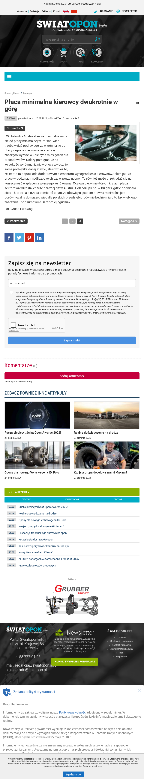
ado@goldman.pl (33, 669)
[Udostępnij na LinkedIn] (39, 237)
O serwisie (22, 11)
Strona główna (11, 92)
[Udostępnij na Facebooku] (9, 237)
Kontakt (57, 11)
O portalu (121, 637)
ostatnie (26, 499)
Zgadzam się (75, 774)
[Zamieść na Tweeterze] (19, 237)
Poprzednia (17, 221)
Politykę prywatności (72, 712)
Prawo (11, 118)
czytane (118, 499)
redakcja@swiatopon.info (35, 665)
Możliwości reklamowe (121, 641)
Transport (28, 93)
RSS (121, 652)
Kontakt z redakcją (121, 644)
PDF (137, 102)
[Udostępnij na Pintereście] (29, 237)
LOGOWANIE (106, 11)
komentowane (72, 499)
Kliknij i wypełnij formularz (75, 661)
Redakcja (34, 11)
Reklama (46, 11)
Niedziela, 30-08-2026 (62, 3)
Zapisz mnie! (72, 340)
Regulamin (121, 656)
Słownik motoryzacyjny (121, 648)
